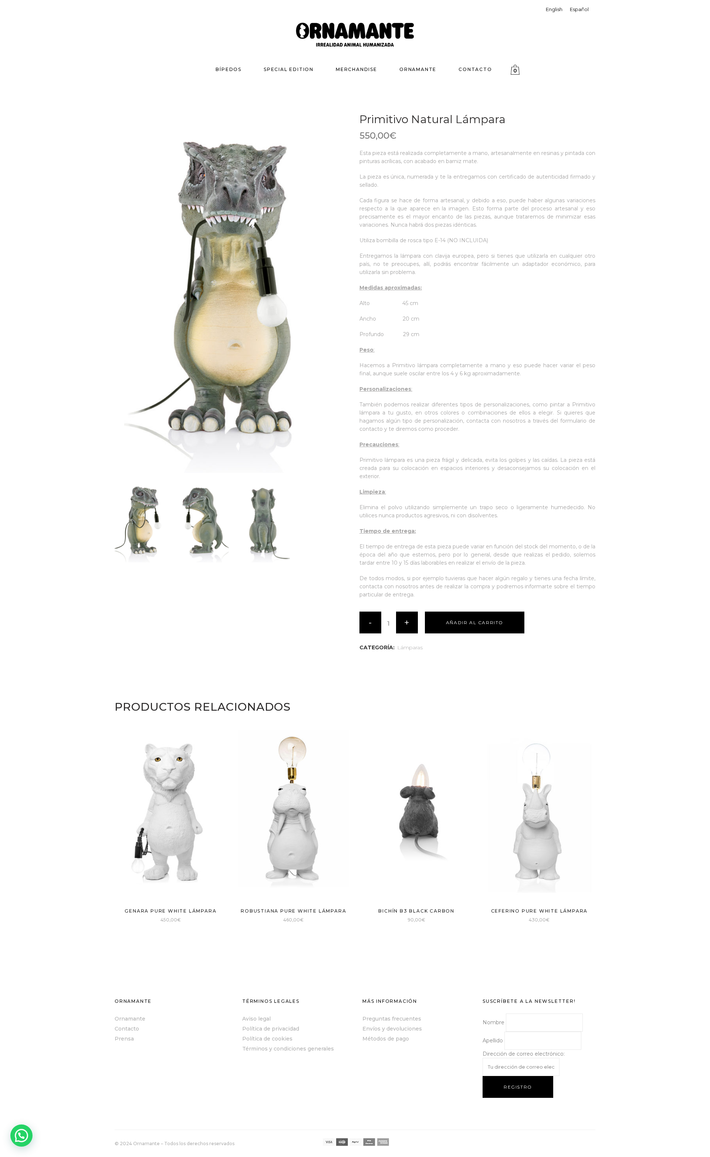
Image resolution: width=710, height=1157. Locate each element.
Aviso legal (256, 1018)
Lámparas (410, 647)
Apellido (493, 1040)
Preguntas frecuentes (391, 1018)
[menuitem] (554, 9)
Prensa (124, 1038)
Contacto (127, 1028)
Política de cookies (267, 1038)
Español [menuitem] (579, 9)
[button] (21, 1135)
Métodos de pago (385, 1038)
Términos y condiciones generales (288, 1048)
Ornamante (130, 1018)
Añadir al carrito (474, 622)
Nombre (493, 1022)
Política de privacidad (270, 1028)
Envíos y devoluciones (392, 1028)
